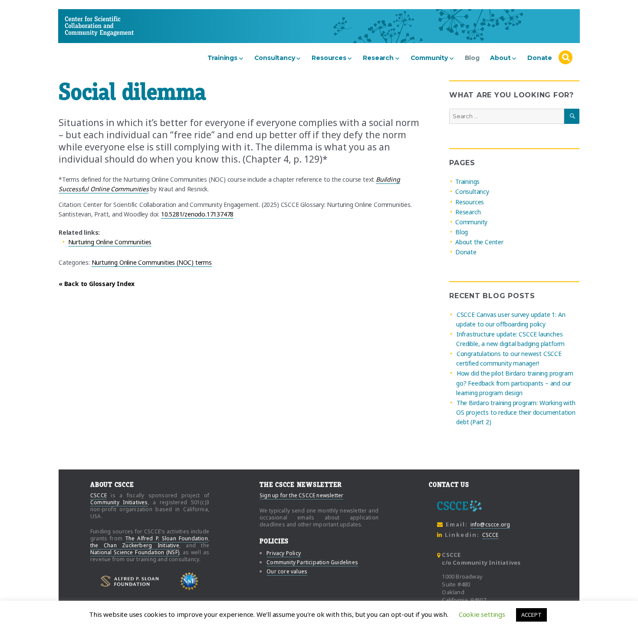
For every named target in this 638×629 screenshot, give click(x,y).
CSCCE (81, 26)
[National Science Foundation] (189, 581)
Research (378, 58)
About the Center (479, 242)
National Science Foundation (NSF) (134, 552)
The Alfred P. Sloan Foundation (166, 538)
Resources (329, 58)
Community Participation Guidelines (312, 562)
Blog (472, 58)
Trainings (222, 58)
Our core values (286, 571)
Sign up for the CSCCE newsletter (301, 495)
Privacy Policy (283, 553)
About (500, 58)
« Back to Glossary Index (97, 284)
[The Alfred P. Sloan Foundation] (130, 581)
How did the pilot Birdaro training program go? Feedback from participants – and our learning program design (514, 383)
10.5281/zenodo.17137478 (197, 214)
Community (429, 58)
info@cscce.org (490, 524)
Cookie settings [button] (482, 614)
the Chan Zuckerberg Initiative (134, 545)
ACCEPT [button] (531, 615)
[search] (565, 58)
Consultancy (274, 58)
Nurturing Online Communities (110, 242)
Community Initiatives (119, 502)
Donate (539, 58)
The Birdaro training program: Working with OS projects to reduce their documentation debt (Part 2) (516, 412)
